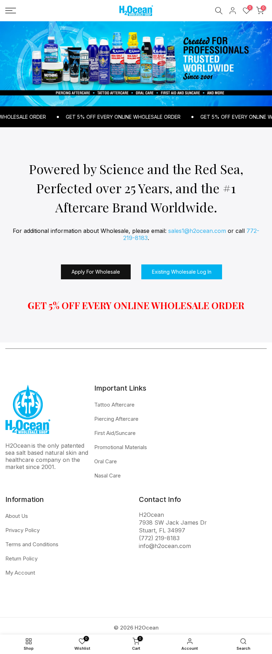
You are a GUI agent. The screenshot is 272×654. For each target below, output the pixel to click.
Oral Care (105, 461)
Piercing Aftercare (116, 418)
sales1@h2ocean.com (197, 230)
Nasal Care (107, 475)
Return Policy (21, 558)
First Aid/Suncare (115, 433)
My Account (20, 572)
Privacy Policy (22, 530)
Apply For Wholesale (96, 272)
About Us (16, 516)
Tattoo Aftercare (114, 404)
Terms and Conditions (31, 544)
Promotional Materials (120, 447)
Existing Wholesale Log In (181, 272)
